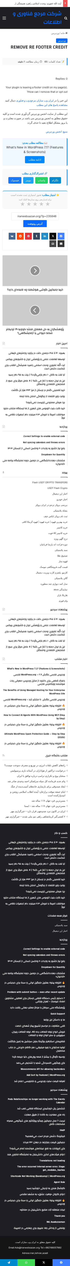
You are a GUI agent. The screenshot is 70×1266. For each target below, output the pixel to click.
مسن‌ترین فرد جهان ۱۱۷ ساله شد (48, 800)
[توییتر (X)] (52, 236)
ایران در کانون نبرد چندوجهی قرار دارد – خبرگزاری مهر (38, 811)
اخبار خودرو (62, 499)
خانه (63, 33)
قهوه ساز (63, 561)
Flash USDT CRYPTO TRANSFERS (49, 482)
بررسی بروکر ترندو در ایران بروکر (51, 505)
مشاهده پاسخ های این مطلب (52, 105)
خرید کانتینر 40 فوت (57, 533)
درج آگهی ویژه (60, 538)
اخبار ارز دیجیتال (59, 493)
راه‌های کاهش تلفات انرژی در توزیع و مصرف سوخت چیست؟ (34, 765)
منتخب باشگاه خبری (56, 755)
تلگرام (55, 180)
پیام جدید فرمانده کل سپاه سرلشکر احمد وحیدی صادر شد (36, 781)
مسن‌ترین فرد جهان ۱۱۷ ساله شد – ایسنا (44, 806)
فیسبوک (15, 180)
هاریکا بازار (62, 595)
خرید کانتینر (62, 527)
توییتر (28, 180)
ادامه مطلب (34, 159)
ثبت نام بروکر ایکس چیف (55, 516)
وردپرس (55, 33)
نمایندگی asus (60, 589)
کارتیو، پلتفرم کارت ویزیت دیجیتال (51, 572)
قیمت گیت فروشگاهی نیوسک (53, 567)
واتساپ (41, 180)
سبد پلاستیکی (61, 550)
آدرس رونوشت (35, 223)
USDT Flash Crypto (57, 488)
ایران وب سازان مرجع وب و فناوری (35, 100)
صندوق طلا (62, 555)
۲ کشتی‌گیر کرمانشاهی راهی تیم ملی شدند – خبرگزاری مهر (35, 816)
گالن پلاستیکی (60, 578)
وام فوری (63, 600)
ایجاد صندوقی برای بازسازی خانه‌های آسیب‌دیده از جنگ (38, 786)
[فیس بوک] (61, 236)
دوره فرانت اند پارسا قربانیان (53, 544)
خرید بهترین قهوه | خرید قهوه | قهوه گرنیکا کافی (44, 521)
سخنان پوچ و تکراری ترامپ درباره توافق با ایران (41, 776)
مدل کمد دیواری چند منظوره (54, 583)
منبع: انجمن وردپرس (56, 131)
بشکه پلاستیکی (60, 510)
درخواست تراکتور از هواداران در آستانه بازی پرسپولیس (37, 770)
